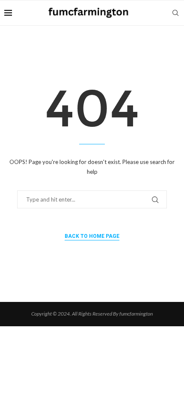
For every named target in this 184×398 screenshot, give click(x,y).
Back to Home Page (92, 236)
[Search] (175, 12)
